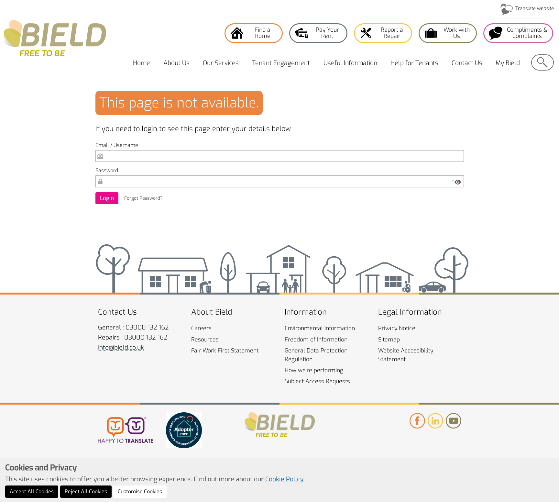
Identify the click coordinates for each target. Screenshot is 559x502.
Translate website (534, 8)
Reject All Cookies (86, 491)
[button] (106, 198)
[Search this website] (542, 62)
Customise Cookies (140, 491)
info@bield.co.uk (121, 347)
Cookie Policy (284, 479)
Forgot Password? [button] (143, 198)
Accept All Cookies (32, 491)
